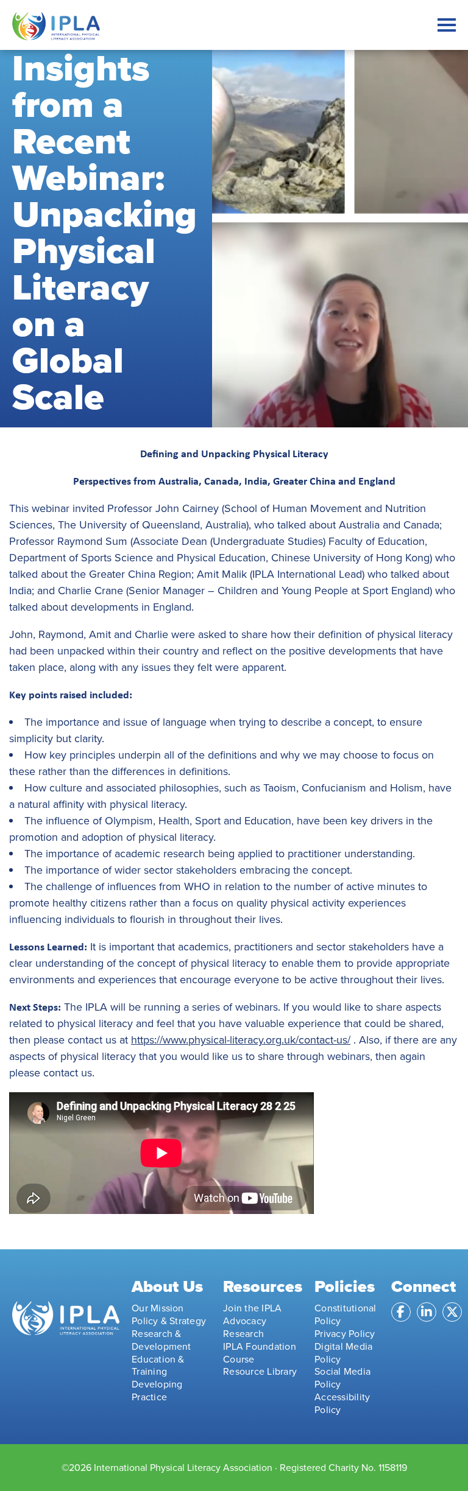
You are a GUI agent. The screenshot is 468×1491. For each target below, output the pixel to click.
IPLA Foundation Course (259, 1352)
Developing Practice (157, 1390)
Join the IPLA (252, 1308)
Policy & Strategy (169, 1321)
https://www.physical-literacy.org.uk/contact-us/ (240, 1040)
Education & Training (158, 1365)
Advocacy (244, 1321)
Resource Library (260, 1371)
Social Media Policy (342, 1377)
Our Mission (158, 1308)
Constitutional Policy (345, 1314)
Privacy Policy (344, 1334)
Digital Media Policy (343, 1352)
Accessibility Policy (342, 1403)
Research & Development (161, 1340)
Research (243, 1334)
